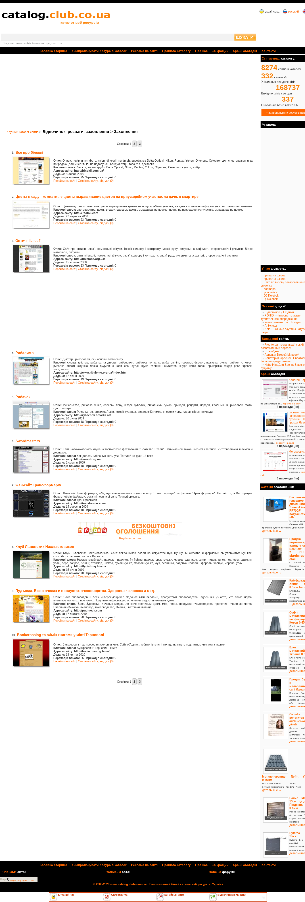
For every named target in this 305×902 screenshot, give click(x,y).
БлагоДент (272, 351)
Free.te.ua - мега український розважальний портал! (282, 346)
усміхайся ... (272, 292)
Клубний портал (130, 538)
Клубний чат (65, 894)
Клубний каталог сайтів (22, 132)
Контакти (268, 51)
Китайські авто (174, 894)
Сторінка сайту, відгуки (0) (95, 180)
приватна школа (274, 275)
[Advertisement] (130, 92)
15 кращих (220, 51)
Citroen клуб (119, 894)
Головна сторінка (53, 51)
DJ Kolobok (271, 295)
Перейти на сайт (64, 180)
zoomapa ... (271, 289)
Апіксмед (271, 325)
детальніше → (272, 530)
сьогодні (245, 51)
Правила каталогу (176, 51)
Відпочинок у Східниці (280, 312)
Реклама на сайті (144, 51)
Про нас (201, 51)
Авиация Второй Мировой (282, 354)
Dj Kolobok (271, 299)
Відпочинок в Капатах (231, 894)
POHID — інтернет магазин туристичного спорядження (281, 317)
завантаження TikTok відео (283, 322)
